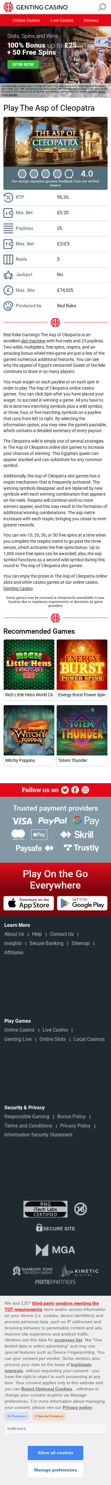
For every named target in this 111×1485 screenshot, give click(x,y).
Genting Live (17, 1039)
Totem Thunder (72, 760)
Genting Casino (18, 588)
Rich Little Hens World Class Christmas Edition (28, 694)
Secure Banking (47, 943)
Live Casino (62, 20)
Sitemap (81, 943)
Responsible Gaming (26, 1116)
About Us (14, 934)
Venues (91, 20)
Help (37, 934)
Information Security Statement (38, 1135)
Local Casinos (89, 1039)
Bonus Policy (71, 1116)
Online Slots (52, 1039)
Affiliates (13, 952)
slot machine (33, 340)
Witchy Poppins (20, 760)
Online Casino (26, 20)
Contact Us (62, 934)
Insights (13, 943)
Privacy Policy (75, 1126)
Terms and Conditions (28, 1126)
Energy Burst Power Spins (81, 694)
